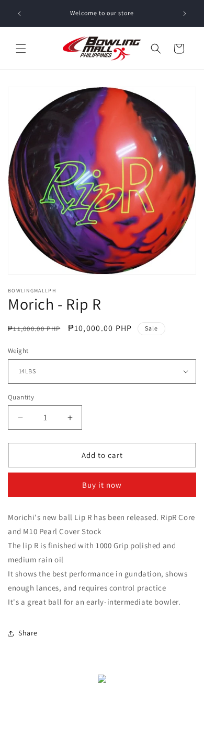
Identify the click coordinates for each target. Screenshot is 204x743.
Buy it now (102, 485)
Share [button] (28, 633)
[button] (20, 48)
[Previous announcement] (19, 13)
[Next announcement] (184, 13)
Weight (18, 350)
